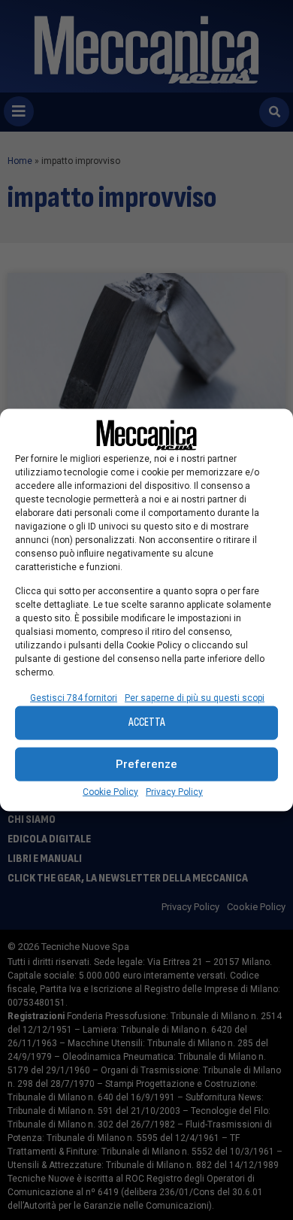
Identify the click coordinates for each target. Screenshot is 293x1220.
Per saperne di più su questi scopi (194, 697)
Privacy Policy (174, 791)
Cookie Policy (110, 791)
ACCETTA (146, 722)
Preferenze (146, 764)
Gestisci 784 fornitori (73, 697)
